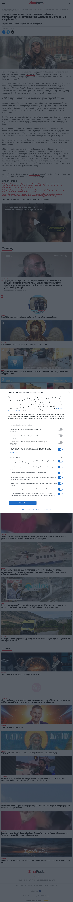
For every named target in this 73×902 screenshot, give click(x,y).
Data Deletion (26, 509)
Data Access (36, 509)
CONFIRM (22, 503)
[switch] (60, 429)
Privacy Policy (47, 509)
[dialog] (36, 451)
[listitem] (36, 425)
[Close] (69, 392)
